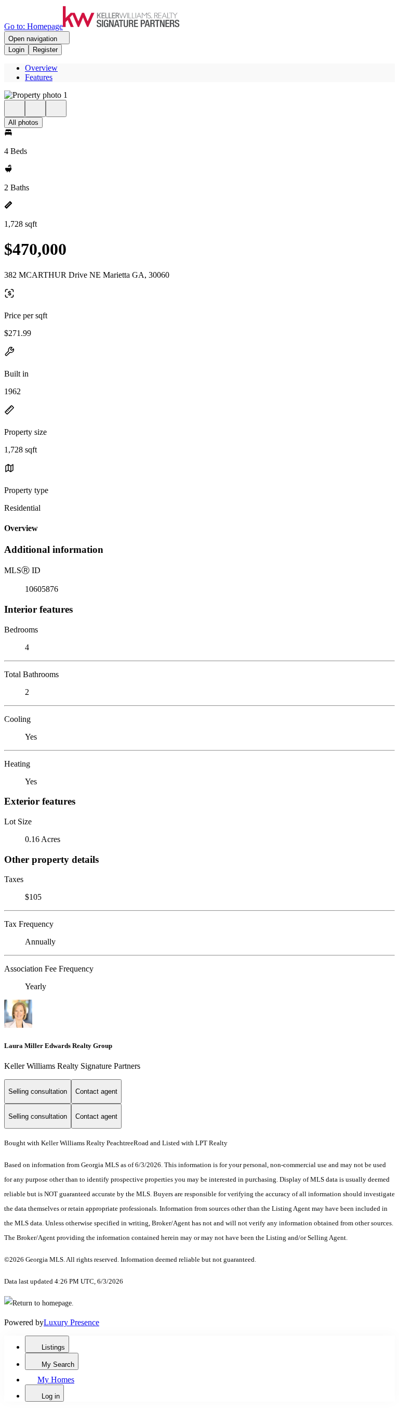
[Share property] (56, 108)
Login (16, 50)
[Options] (14, 108)
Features (38, 77)
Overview (41, 67)
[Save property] (35, 108)
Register (45, 50)
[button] (199, 95)
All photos (23, 122)
